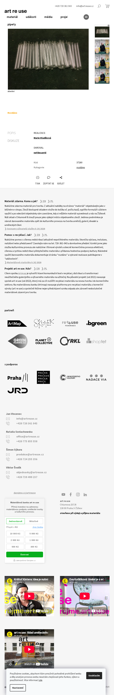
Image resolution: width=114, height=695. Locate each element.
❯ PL (50, 201)
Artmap (22, 273)
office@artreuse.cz (27, 436)
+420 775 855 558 (26, 441)
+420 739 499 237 (26, 477)
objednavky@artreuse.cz (31, 472)
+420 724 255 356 (26, 459)
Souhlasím (94, 675)
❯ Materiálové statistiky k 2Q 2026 (23, 262)
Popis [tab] (12, 133)
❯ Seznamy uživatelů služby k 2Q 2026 (25, 228)
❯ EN (43, 201)
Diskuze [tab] (13, 141)
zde (40, 680)
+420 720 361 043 (26, 423)
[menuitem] (11, 17)
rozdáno (80, 167)
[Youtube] (63, 494)
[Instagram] (78, 494)
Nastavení (17, 687)
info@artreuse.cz (26, 419)
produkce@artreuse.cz (30, 454)
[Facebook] (70, 494)
